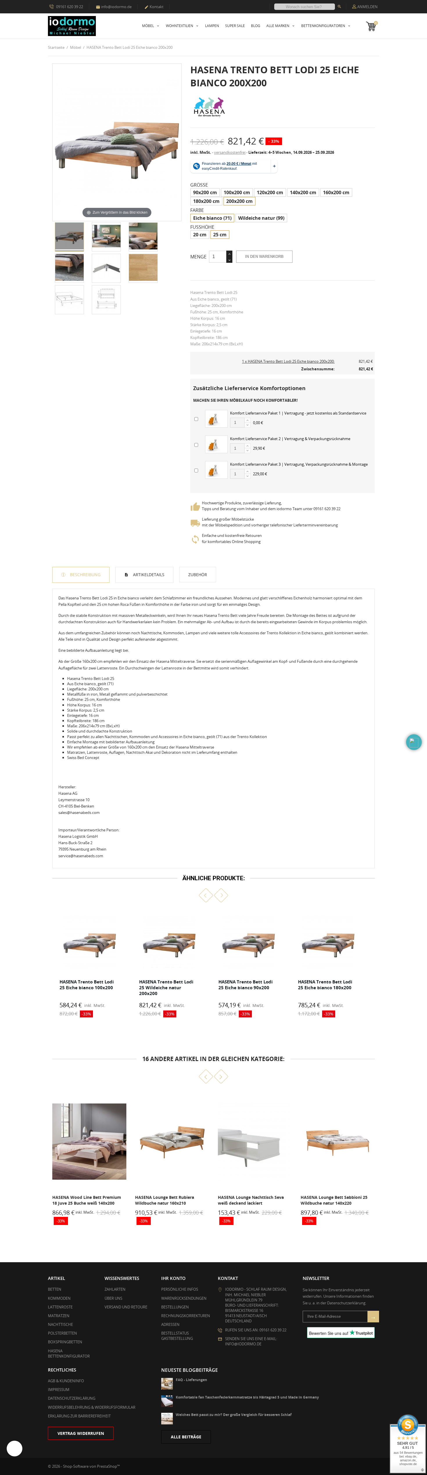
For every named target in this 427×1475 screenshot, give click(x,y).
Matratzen (58, 1315)
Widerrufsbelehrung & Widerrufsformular (91, 1407)
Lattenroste (60, 1307)
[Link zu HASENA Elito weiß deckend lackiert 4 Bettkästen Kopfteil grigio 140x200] (338, 1141)
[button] (206, 895)
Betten (54, 1289)
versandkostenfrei (229, 152)
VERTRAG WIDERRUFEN (81, 1433)
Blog (255, 25)
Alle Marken (278, 25)
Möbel (148, 25)
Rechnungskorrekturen (185, 1315)
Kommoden (59, 1298)
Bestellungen (175, 1307)
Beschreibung (85, 574)
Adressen (170, 1324)
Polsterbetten (62, 1333)
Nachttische (60, 1324)
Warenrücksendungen (184, 1298)
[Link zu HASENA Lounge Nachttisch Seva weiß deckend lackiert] (172, 1141)
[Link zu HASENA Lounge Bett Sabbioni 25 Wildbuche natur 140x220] (255, 1141)
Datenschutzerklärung (71, 1398)
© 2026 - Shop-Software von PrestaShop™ (84, 1466)
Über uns (113, 1298)
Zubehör (197, 574)
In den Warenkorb (264, 256)
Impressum (58, 1389)
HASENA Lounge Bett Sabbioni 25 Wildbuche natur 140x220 (251, 1200)
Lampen (212, 25)
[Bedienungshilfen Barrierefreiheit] (14, 1448)
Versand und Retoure (126, 1307)
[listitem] (89, 964)
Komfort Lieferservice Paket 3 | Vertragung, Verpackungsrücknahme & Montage (299, 464)
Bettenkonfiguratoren (323, 25)
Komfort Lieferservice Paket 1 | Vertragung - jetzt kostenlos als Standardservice (298, 413)
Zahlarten (115, 1289)
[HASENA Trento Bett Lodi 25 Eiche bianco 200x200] (69, 236)
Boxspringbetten (65, 1341)
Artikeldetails (148, 574)
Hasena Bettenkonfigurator (69, 1353)
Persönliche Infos (179, 1289)
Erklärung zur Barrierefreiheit (79, 1416)
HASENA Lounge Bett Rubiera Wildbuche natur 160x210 (81, 1200)
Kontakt (154, 6)
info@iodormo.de (114, 6)
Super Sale (235, 25)
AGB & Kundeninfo (66, 1380)
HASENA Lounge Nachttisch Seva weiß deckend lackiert (168, 1200)
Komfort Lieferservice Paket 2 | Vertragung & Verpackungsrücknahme (290, 438)
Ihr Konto (173, 1278)
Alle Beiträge (186, 1437)
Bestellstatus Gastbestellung (177, 1336)
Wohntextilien (180, 25)
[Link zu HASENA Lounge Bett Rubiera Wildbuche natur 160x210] (89, 1141)
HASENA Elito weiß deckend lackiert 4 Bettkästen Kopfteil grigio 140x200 (337, 1200)
